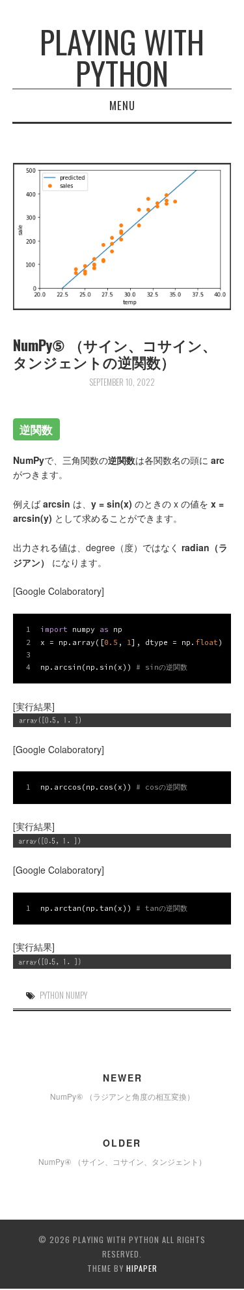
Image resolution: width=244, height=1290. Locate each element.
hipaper (141, 1268)
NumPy (76, 995)
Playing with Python (122, 57)
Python (52, 995)
